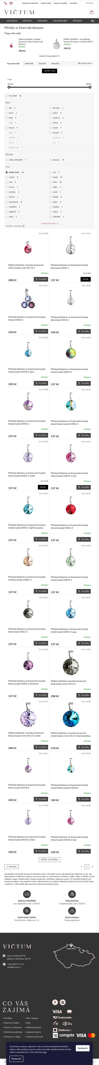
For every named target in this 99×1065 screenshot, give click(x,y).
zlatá (12, 123)
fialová (13, 128)
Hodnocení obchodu (30, 3)
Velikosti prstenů (33, 1027)
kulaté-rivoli (16, 172)
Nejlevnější (29, 63)
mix (56, 142)
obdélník (14, 212)
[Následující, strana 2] (87, 866)
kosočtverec (15, 202)
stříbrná (14, 137)
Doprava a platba (60, 3)
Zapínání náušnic (33, 1032)
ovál (12, 182)
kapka (57, 202)
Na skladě (15, 96)
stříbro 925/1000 (17, 160)
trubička (58, 207)
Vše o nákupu (32, 1018)
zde (44, 1052)
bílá (12, 108)
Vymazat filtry (48, 223)
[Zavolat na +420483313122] (5, 3)
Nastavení (16, 1058)
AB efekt (58, 108)
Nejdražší (42, 63)
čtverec (13, 197)
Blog (28, 1022)
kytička (57, 197)
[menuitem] (12, 21)
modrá (57, 128)
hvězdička (14, 207)
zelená (57, 113)
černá (13, 113)
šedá (12, 118)
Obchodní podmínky (13, 1032)
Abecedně (55, 63)
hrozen (13, 187)
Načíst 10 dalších (49, 859)
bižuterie (58, 160)
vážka (57, 187)
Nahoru (13, 866)
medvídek (58, 216)
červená (57, 132)
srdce (57, 182)
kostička (14, 192)
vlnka (13, 216)
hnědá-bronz (16, 147)
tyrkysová (58, 137)
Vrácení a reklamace (13, 1027)
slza (56, 172)
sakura (13, 142)
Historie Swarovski (34, 1036)
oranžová (58, 118)
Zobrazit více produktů (48, 56)
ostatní (13, 177)
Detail (86, 279)
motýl (57, 192)
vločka (57, 212)
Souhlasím (83, 1048)
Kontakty (73, 3)
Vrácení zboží (46, 3)
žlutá (12, 132)
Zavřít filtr (49, 71)
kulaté (57, 177)
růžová (57, 123)
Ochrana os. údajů (12, 1036)
